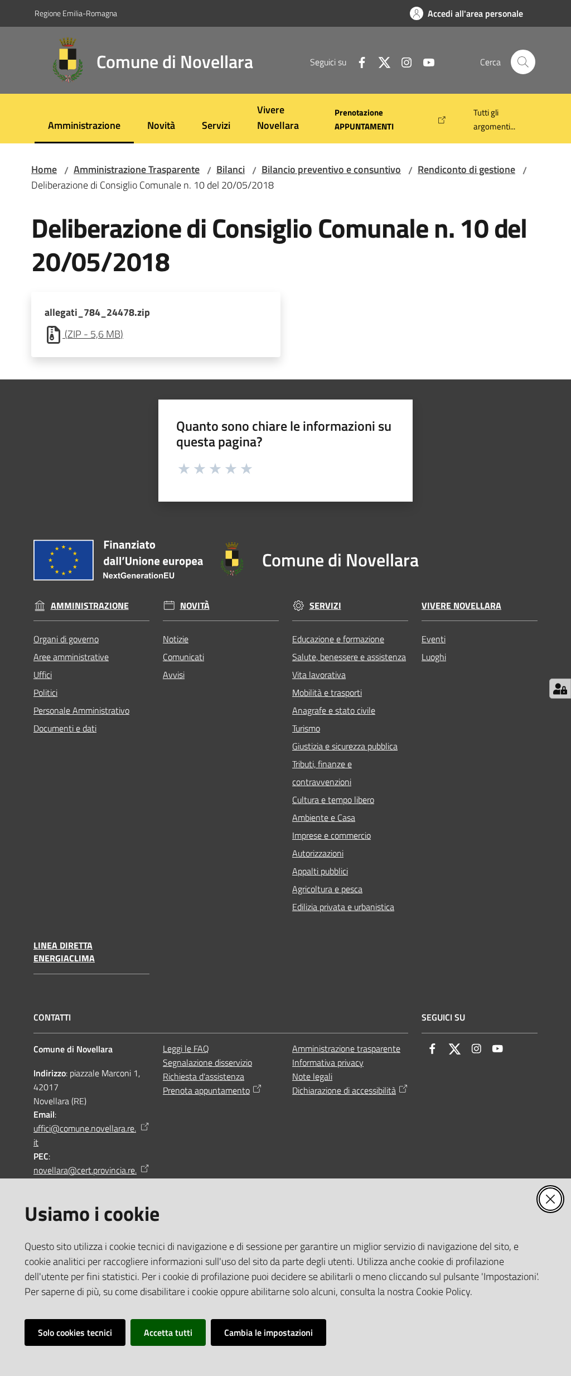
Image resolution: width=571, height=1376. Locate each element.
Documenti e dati (64, 728)
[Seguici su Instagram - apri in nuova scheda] (402, 61)
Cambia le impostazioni (268, 1332)
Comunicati (183, 656)
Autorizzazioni (317, 853)
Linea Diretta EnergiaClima (64, 952)
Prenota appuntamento (206, 1090)
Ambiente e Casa (323, 817)
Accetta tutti (168, 1332)
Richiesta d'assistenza (203, 1076)
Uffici (42, 674)
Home (44, 169)
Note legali (312, 1076)
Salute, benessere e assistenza (349, 656)
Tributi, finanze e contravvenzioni (322, 772)
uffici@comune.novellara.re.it (84, 1135)
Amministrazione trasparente (346, 1048)
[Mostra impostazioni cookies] (560, 689)
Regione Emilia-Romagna (76, 13)
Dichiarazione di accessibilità (344, 1090)
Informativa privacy (328, 1062)
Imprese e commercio (331, 835)
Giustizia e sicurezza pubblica (345, 746)
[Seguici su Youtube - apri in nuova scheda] (424, 61)
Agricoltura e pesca (327, 889)
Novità (195, 605)
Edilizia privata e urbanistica (343, 906)
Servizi (325, 605)
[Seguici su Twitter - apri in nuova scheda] (380, 61)
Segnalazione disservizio (207, 1062)
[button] (523, 62)
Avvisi (174, 674)
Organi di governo (66, 639)
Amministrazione (90, 605)
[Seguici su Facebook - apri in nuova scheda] (357, 61)
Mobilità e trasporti (327, 692)
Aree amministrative (71, 656)
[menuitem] (84, 126)
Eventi (434, 639)
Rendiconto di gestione (466, 169)
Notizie (175, 639)
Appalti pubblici (320, 871)
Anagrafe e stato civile (333, 710)
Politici (45, 692)
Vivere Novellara (461, 605)
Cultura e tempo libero (333, 799)
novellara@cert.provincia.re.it (85, 1177)
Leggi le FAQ (186, 1048)
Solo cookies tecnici (75, 1332)
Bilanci (230, 169)
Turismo (306, 728)
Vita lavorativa (319, 674)
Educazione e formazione (338, 639)
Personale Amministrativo (81, 710)
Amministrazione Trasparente (137, 169)
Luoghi (434, 656)
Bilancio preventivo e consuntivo (331, 169)
